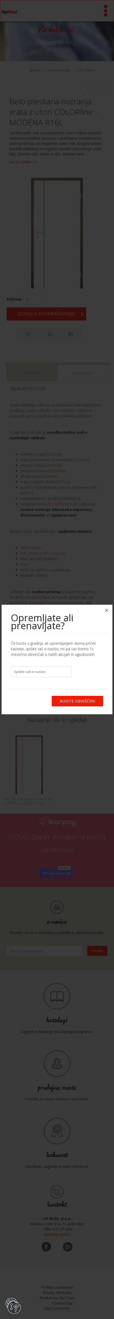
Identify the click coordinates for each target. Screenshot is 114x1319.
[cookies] (13, 1298)
